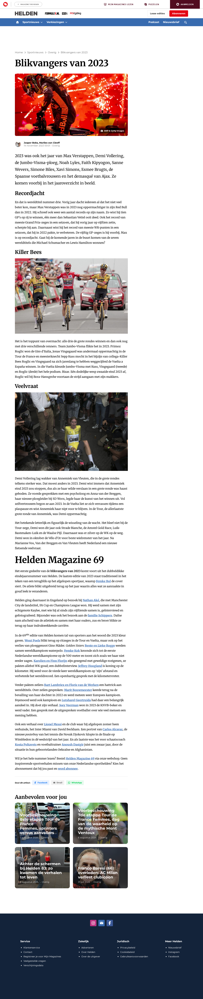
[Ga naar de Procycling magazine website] (75, 13)
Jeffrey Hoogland (90, 666)
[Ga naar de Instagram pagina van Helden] (93, 923)
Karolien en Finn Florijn (50, 661)
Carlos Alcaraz (113, 729)
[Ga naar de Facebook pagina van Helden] (110, 923)
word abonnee (68, 768)
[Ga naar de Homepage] (26, 13)
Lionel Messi (53, 724)
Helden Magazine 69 (80, 758)
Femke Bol (103, 581)
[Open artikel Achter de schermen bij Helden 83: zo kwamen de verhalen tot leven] (42, 867)
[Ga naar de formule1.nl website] (52, 13)
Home (19, 52)
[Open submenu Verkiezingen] (66, 22)
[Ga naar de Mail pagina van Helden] (101, 923)
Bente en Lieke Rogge (100, 645)
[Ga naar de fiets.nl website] (65, 13)
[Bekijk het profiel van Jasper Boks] (18, 144)
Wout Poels (32, 640)
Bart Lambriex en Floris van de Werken (71, 685)
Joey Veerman (69, 705)
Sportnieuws (35, 52)
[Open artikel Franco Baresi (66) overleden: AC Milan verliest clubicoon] (100, 867)
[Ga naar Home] (17, 22)
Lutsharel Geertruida (76, 700)
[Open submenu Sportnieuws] (41, 22)
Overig (52, 52)
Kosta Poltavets (26, 744)
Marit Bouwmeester (78, 690)
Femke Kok (72, 650)
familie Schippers (100, 615)
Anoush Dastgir (73, 744)
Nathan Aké (91, 600)
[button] (185, 4)
